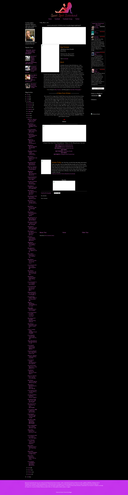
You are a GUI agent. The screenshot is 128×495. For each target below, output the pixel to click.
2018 (28, 99)
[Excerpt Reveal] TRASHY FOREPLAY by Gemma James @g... (32, 298)
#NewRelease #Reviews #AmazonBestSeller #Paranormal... (32, 173)
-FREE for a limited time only (64, 145)
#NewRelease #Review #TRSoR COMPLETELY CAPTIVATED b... (32, 152)
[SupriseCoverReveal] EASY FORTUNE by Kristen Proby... (32, 352)
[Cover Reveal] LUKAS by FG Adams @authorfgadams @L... (32, 266)
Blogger (70, 492)
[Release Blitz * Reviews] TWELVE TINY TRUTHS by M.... (32, 447)
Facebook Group (67, 19)
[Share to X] (57, 193)
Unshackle (96, 36)
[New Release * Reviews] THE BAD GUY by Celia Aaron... (32, 261)
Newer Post (43, 232)
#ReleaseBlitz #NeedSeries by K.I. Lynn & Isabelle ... (32, 309)
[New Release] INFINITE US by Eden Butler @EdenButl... (32, 187)
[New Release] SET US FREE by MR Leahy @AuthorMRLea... (32, 219)
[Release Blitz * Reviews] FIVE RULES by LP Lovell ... (32, 431)
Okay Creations (58, 89)
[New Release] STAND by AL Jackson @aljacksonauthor (32, 197)
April (29, 467)
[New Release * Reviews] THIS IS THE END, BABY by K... (32, 202)
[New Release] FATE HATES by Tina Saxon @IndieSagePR (32, 405)
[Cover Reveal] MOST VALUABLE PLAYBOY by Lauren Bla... (32, 314)
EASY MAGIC (64, 152)
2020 (28, 94)
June (29, 115)
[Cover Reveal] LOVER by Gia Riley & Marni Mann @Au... (32, 436)
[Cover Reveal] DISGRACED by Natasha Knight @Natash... (31, 347)
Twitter (77, 19)
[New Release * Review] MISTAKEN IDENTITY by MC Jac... (32, 325)
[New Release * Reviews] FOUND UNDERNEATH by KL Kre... (32, 125)
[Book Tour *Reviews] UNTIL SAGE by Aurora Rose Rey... (32, 377)
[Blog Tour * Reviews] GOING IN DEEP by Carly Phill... (32, 356)
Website (54, 173)
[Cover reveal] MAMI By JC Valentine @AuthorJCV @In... (32, 426)
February (30, 472)
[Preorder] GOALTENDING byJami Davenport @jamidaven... (32, 238)
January (29, 474)
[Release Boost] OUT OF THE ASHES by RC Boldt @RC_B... (32, 293)
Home (50, 19)
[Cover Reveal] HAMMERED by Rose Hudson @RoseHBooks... (31, 463)
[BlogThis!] (56, 193)
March (29, 469)
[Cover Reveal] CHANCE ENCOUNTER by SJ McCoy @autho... (32, 361)
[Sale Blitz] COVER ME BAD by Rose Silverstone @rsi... (32, 182)
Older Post (85, 232)
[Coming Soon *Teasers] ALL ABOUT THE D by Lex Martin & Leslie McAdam (31, 69)
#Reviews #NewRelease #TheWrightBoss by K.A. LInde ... (32, 304)
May (29, 117)
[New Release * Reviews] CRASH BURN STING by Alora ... (31, 278)
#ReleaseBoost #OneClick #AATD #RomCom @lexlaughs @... (32, 386)
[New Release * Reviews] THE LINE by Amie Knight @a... (32, 208)
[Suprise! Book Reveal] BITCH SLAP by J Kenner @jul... (32, 178)
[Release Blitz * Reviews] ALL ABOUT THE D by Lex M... (32, 457)
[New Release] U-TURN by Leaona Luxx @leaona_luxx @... (32, 250)
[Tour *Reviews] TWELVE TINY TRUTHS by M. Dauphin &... (31, 441)
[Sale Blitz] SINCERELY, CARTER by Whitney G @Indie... (32, 396)
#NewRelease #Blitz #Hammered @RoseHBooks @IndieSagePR (32, 421)
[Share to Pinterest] (59, 193)
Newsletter (67, 173)
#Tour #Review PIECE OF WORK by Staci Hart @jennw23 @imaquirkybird (31, 78)
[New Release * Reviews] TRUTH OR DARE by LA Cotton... (32, 158)
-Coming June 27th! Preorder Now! (64, 154)
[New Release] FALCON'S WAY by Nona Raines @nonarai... (32, 192)
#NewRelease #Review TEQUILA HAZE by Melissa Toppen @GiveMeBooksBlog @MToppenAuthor (31, 60)
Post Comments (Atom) (49, 235)
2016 (28, 476)
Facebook (57, 19)
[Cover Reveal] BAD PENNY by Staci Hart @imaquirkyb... (32, 131)
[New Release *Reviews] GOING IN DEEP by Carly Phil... (32, 381)
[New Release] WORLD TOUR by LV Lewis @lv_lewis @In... (32, 223)
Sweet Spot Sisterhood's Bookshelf (98, 24)
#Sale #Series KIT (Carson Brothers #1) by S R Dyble (34, 85)
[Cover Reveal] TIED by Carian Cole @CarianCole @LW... (32, 288)
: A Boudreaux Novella (64, 151)
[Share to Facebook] (58, 193)
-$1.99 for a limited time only (64, 148)
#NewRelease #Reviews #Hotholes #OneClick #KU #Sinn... (32, 147)
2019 (28, 96)
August (29, 111)
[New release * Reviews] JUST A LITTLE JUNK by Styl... (31, 255)
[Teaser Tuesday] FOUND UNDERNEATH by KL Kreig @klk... (32, 331)
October (30, 107)
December (30, 102)
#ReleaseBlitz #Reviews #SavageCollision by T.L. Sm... (32, 342)
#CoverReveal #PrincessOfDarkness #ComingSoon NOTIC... (32, 135)
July (29, 113)
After (95, 31)
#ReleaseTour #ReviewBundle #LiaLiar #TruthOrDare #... (32, 141)
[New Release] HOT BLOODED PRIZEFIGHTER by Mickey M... (32, 320)
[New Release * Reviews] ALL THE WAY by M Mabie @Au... (32, 272)
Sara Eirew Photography (76, 89)
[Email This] (54, 193)
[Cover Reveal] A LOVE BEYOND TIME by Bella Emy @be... (32, 337)
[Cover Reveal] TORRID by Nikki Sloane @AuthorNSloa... (32, 411)
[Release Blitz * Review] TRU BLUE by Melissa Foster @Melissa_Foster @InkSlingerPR (30, 52)
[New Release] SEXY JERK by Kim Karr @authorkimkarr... (32, 163)
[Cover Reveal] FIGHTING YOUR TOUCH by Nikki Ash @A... (31, 415)
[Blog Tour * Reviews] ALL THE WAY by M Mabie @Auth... (32, 168)
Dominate (96, 26)
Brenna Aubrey (97, 72)
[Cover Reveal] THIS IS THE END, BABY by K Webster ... (32, 391)
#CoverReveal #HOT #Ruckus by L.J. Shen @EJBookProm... (32, 367)
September (30, 109)
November (30, 105)
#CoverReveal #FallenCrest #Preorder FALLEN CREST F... (32, 372)
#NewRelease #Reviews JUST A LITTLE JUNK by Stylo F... (32, 244)
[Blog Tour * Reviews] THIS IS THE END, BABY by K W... (32, 120)
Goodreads (66, 58)
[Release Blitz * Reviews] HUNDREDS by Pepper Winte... (32, 452)
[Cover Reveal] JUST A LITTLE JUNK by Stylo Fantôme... (32, 283)
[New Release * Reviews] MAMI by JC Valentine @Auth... (32, 213)
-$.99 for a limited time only (64, 146)
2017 (28, 101)
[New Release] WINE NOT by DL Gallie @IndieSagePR (32, 400)
